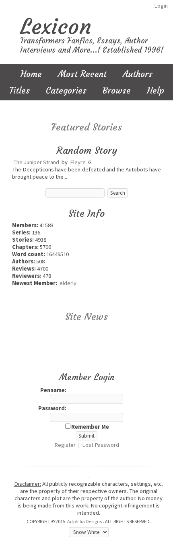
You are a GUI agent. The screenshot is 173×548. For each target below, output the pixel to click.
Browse (117, 90)
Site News (86, 317)
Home (31, 74)
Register (65, 444)
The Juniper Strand (36, 162)
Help (155, 90)
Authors (137, 74)
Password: (52, 408)
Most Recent (82, 74)
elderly (68, 283)
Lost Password (100, 444)
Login (161, 5)
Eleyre (78, 162)
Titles (19, 90)
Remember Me (90, 426)
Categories (66, 90)
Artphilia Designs (84, 521)
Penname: (53, 390)
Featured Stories (86, 127)
